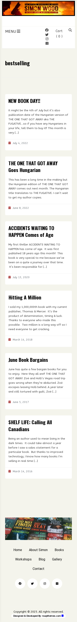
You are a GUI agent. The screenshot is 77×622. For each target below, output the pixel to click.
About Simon (38, 550)
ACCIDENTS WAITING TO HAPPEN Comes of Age (31, 231)
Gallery (57, 559)
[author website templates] (63, 616)
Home (17, 550)
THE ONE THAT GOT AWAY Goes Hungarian (33, 166)
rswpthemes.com (51, 616)
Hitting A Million (24, 297)
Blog (42, 559)
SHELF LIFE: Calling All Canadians (30, 425)
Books (59, 550)
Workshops (23, 559)
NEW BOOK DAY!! (24, 100)
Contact (38, 569)
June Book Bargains (28, 359)
